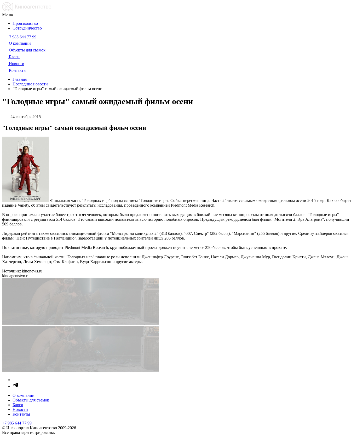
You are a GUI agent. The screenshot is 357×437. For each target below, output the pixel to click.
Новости (20, 409)
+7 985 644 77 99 (17, 423)
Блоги (18, 405)
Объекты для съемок (31, 400)
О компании (23, 395)
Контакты (21, 414)
